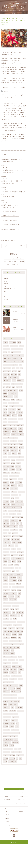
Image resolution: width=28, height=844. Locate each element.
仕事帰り (19, 342)
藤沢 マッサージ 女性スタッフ (9, 656)
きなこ (9, 517)
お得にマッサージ (6, 612)
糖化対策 (14, 593)
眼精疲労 (5, 393)
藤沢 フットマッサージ (16, 691)
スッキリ (5, 352)
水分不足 (5, 422)
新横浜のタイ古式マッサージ (10, 288)
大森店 (5, 286)
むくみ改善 (14, 698)
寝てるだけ (21, 447)
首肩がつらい (6, 441)
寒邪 (20, 529)
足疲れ (4, 361)
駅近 (10, 342)
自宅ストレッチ (6, 434)
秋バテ (4, 590)
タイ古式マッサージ (7, 755)
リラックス (5, 758)
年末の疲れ (5, 479)
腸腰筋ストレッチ (6, 431)
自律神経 (9, 358)
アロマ (20, 758)
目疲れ (10, 377)
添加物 (15, 669)
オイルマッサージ (6, 644)
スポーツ (17, 501)
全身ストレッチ (6, 707)
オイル (12, 707)
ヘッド (4, 714)
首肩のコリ (12, 726)
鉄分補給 (15, 529)
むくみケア (5, 745)
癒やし (6, 240)
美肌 (9, 472)
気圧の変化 (5, 640)
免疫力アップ (13, 485)
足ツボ (12, 650)
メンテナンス (11, 596)
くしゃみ (14, 380)
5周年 (18, 571)
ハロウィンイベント (15, 729)
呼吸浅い (21, 434)
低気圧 (10, 628)
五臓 (12, 383)
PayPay (17, 609)
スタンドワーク (12, 688)
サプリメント (6, 520)
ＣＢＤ (16, 714)
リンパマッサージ (6, 698)
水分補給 (5, 403)
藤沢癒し (5, 596)
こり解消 (20, 634)
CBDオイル (5, 577)
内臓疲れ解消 (16, 701)
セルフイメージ (6, 555)
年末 (12, 752)
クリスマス (5, 476)
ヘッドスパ (8, 634)
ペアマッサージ (14, 720)
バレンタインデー (6, 663)
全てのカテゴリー (8, 276)
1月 (13, 660)
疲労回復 (10, 456)
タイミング (11, 403)
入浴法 (8, 539)
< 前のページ (5, 246)
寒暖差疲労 (16, 510)
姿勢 (18, 552)
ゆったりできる (6, 558)
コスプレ (14, 599)
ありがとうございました (8, 574)
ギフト (22, 504)
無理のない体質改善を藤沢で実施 (10, 229)
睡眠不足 (20, 415)
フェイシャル (6, 552)
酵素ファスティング (7, 425)
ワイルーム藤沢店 (6, 542)
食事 (4, 523)
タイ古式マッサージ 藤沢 (16, 675)
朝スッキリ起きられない (8, 739)
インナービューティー (19, 355)
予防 (8, 450)
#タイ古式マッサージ (17, 258)
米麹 (20, 520)
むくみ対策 (20, 418)
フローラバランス (6, 536)
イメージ (15, 526)
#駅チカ (16, 261)
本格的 (4, 358)
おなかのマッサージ (19, 383)
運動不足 (10, 422)
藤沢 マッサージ (6, 666)
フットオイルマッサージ (8, 748)
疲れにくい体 (15, 640)
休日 (16, 545)
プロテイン (5, 587)
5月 (11, 618)
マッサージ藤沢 (20, 412)
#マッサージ (8, 258)
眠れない (5, 456)
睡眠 (4, 415)
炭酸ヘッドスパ (15, 717)
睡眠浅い (8, 415)
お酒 (11, 669)
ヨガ (12, 495)
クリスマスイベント (15, 504)
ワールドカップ (6, 498)
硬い (19, 371)
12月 (21, 640)
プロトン (19, 409)
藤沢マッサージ (6, 399)
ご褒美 (8, 504)
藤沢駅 (9, 371)
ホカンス (5, 545)
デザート (19, 577)
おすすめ (16, 403)
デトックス (12, 523)
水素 (16, 679)
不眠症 (4, 472)
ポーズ (16, 495)
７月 (10, 580)
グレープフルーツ (10, 466)
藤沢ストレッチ (6, 691)
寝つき (17, 726)
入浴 (4, 539)
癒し (12, 374)
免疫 (21, 482)
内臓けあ (10, 704)
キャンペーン (11, 583)
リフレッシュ (9, 526)
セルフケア (11, 393)
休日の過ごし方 (6, 548)
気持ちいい (19, 387)
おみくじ (10, 510)
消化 (13, 568)
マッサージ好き (15, 606)
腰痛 (16, 374)
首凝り (20, 364)
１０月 (4, 631)
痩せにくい (16, 444)
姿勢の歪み (21, 555)
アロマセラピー (6, 650)
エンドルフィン (21, 491)
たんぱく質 (10, 564)
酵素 (14, 412)
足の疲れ (15, 704)
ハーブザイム (5, 618)
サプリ (4, 364)
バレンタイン (14, 663)
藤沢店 (2, 240)
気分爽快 (19, 561)
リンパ (16, 396)
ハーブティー (5, 615)
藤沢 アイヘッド (6, 694)
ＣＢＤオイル (10, 714)
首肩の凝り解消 (13, 710)
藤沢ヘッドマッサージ (7, 685)
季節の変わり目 (20, 380)
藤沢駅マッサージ (13, 479)
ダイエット (11, 761)
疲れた (22, 552)
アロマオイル (15, 377)
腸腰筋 (4, 428)
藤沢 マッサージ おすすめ (9, 653)
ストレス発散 (6, 501)
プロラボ (5, 412)
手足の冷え (5, 406)
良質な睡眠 (17, 539)
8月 (10, 587)
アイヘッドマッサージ (19, 558)
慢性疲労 (15, 580)
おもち (4, 517)
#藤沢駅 (11, 261)
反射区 (19, 748)
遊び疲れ (15, 618)
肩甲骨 (4, 437)
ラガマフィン (12, 552)
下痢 (16, 533)
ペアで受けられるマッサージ (9, 723)
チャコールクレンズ (7, 593)
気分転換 (5, 561)
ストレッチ (10, 361)
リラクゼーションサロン (17, 542)
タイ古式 (19, 625)
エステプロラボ (16, 425)
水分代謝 (20, 580)
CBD (10, 640)
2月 (17, 660)
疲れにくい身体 (6, 637)
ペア (17, 723)
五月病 (14, 621)
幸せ (4, 495)
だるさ (17, 498)
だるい (16, 437)
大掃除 (11, 514)
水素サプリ (20, 679)
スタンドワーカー (14, 349)
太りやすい (10, 444)
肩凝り (17, 482)
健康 (9, 590)
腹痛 (13, 533)
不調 (16, 761)
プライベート (11, 545)
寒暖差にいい (6, 609)
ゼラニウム (5, 469)
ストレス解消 (9, 647)
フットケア (12, 745)
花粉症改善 (14, 694)
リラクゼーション (13, 450)
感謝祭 (13, 571)
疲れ (12, 240)
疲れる (21, 444)
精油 (4, 682)
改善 (4, 368)
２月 (12, 539)
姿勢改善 (8, 368)
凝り (4, 485)
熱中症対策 (21, 587)
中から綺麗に (20, 669)
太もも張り (16, 456)
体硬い (4, 374)
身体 (4, 526)
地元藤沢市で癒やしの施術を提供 (10, 216)
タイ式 (16, 555)
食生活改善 (10, 447)
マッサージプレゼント (19, 602)
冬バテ (16, 488)
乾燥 (8, 523)
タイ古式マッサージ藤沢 (17, 666)
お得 (17, 583)
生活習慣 (19, 548)
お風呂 (16, 393)
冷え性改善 (10, 390)
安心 (12, 558)
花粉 (19, 672)
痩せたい (21, 456)
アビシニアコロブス (18, 574)
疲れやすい (20, 441)
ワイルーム (20, 428)
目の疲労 (5, 377)
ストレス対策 (20, 698)
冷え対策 (17, 517)
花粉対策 (21, 685)
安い (4, 345)
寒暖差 (21, 536)
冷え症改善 (14, 634)
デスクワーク (16, 361)
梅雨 (4, 625)
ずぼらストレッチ (14, 434)
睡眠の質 (16, 536)
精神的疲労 (21, 660)
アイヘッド (21, 345)
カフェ (11, 758)
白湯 (16, 568)
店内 (15, 514)
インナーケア (10, 364)
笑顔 (17, 523)
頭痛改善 (18, 612)
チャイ (9, 571)
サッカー (12, 501)
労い (4, 504)
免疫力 (8, 485)
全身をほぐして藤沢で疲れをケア (10, 220)
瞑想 (8, 529)
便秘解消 (5, 704)
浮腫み (21, 349)
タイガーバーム (18, 352)
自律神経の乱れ (15, 742)
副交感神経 (5, 672)
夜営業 (14, 342)
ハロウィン (5, 599)
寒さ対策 (5, 533)
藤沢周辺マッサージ (7, 736)
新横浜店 (6, 283)
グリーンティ (19, 469)
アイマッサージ (20, 710)
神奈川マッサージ (6, 606)
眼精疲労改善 (16, 631)
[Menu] (25, 3)
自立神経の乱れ (6, 675)
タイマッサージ (6, 720)
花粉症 (13, 612)
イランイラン (12, 469)
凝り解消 (5, 660)
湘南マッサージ (13, 615)
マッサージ (5, 342)
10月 (10, 599)
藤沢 (21, 752)
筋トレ (22, 425)
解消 (4, 450)
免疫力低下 (20, 485)
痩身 (14, 755)
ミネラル (15, 685)
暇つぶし (14, 561)
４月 (9, 561)
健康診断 (19, 590)
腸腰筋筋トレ (14, 431)
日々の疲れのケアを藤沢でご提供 (10, 225)
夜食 (19, 593)
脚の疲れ (13, 463)
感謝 (22, 501)
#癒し (8, 264)
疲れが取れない (16, 358)
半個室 (18, 399)
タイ (19, 374)
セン (11, 625)
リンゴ (4, 571)
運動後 (19, 453)
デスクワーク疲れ (19, 707)
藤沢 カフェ (6, 669)
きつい (10, 418)
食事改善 (11, 679)
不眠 (16, 672)
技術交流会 (15, 587)
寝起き (16, 739)
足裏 (15, 748)
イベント (17, 596)
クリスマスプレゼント (14, 476)
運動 (4, 507)
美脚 (4, 460)
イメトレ (21, 526)
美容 (13, 517)
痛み (9, 387)
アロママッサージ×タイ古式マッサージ (11, 733)
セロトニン (14, 415)
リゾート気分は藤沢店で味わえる (10, 211)
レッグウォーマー (13, 520)
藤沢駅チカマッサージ (7, 701)
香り (4, 466)
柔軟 (4, 647)
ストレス (5, 761)
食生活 (4, 447)
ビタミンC (5, 583)
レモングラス (18, 466)
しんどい (15, 418)
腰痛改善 (21, 431)
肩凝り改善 (10, 631)
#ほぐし (19, 264)
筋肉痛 (12, 498)
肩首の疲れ (19, 463)
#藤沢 (5, 261)
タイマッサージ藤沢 (19, 406)
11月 (19, 637)
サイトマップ (21, 825)
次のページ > (22, 246)
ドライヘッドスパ (6, 717)
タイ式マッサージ (10, 682)
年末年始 (5, 510)
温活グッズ (14, 453)
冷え (17, 368)
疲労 (4, 488)
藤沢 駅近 (5, 679)
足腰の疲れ (10, 428)
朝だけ (10, 412)
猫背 (16, 441)
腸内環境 (21, 390)
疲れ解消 (18, 688)
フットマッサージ (19, 628)
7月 (7, 625)
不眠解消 (20, 656)
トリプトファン (6, 491)
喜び (4, 529)
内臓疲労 (16, 752)
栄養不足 (16, 564)
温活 (9, 453)
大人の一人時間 (6, 729)
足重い (15, 428)
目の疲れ (15, 422)
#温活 (13, 264)
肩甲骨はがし (10, 437)
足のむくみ (5, 580)
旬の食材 (5, 453)
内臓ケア (5, 628)
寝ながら (15, 447)
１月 (21, 510)
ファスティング (10, 355)
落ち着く (13, 399)
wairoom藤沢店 (12, 577)
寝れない (5, 418)
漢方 (9, 533)
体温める (12, 609)
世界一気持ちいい (6, 380)
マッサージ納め (6, 752)
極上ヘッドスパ (15, 644)
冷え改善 (11, 406)
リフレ (10, 660)
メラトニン (20, 479)
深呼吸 (11, 441)
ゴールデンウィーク (7, 621)
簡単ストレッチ (6, 463)
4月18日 (5, 564)
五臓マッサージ (6, 383)
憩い (22, 631)
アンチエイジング (6, 742)
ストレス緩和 (16, 647)
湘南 (21, 507)
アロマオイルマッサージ (8, 396)
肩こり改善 (15, 736)
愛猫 (12, 548)
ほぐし (9, 240)
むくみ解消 (5, 726)
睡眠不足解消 (13, 637)
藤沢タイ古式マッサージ (8, 602)
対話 (12, 555)
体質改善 (15, 240)
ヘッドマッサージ (20, 621)
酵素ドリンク (6, 482)
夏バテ (15, 625)
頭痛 (12, 352)
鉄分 (11, 529)
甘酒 (22, 517)
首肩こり (11, 672)
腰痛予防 (13, 460)
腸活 (4, 355)
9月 (13, 628)
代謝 (12, 472)
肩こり (16, 364)
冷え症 (21, 368)
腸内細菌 (12, 482)
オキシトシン (13, 491)
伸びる (13, 387)
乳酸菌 (22, 361)
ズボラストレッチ (20, 460)
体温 (20, 495)
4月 (18, 615)
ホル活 (11, 488)
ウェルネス (13, 590)
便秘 (8, 488)
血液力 (4, 444)
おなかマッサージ (12, 409)
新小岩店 (6, 278)
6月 (19, 568)
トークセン (14, 371)
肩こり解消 (5, 710)
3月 (22, 612)
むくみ (13, 368)
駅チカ (4, 371)
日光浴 (8, 495)
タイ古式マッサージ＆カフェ (12, 507)
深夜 (8, 345)
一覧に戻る (14, 246)
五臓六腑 (5, 409)
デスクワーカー (6, 349)
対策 (7, 514)
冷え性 (4, 390)
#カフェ (22, 261)
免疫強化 (5, 688)
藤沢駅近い (17, 472)
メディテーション (6, 568)
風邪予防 (21, 644)
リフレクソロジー (20, 755)
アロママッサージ (13, 345)
